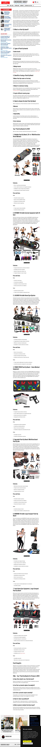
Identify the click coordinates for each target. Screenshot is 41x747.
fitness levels (22, 653)
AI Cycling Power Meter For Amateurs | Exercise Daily (8, 25)
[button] (33, 5)
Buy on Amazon (27, 180)
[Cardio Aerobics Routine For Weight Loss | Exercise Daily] (2, 17)
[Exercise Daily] (3, 736)
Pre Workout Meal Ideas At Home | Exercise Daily (7, 21)
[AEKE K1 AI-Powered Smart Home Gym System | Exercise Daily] (2, 29)
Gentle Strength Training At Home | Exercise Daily (5, 44)
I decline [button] (29, 741)
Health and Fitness (4, 38)
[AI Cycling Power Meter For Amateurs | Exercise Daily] (2, 25)
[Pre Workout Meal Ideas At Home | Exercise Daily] (2, 21)
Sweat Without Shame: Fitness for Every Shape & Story (7, 731)
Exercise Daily (8, 736)
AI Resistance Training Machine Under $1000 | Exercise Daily (6, 48)
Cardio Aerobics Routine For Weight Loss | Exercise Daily (7, 17)
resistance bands (16, 90)
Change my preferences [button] (28, 743)
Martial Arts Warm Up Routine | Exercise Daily (6, 40)
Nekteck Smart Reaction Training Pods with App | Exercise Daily (7, 13)
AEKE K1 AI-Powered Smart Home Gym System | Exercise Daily (7, 29)
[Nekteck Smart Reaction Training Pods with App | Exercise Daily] (2, 12)
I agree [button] (25, 741)
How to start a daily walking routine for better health (6, 52)
